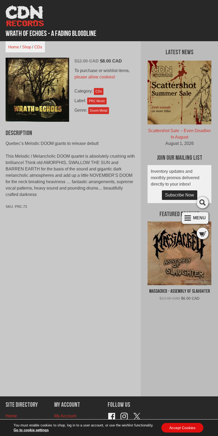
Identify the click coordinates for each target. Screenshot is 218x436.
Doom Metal (98, 110)
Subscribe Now (179, 195)
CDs (38, 47)
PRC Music (97, 101)
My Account (65, 416)
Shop (26, 47)
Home (13, 47)
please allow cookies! (94, 77)
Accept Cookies (182, 428)
